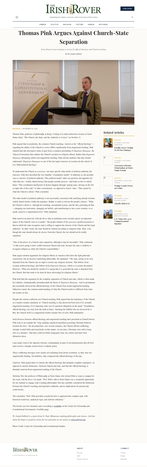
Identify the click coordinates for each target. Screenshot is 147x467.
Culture (79, 24)
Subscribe (127, 9)
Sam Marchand (121, 144)
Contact (123, 453)
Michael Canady (120, 200)
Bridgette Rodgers (121, 216)
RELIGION (16, 129)
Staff (78, 456)
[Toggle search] (132, 17)
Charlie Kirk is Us (122, 203)
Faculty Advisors (82, 459)
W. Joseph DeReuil (75, 54)
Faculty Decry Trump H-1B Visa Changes (123, 148)
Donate (123, 456)
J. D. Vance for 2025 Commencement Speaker (122, 221)
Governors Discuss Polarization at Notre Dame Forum (123, 168)
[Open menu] (17, 17)
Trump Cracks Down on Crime (123, 187)
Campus (42, 24)
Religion (67, 24)
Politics (55, 24)
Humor (91, 24)
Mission (79, 453)
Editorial (103, 24)
